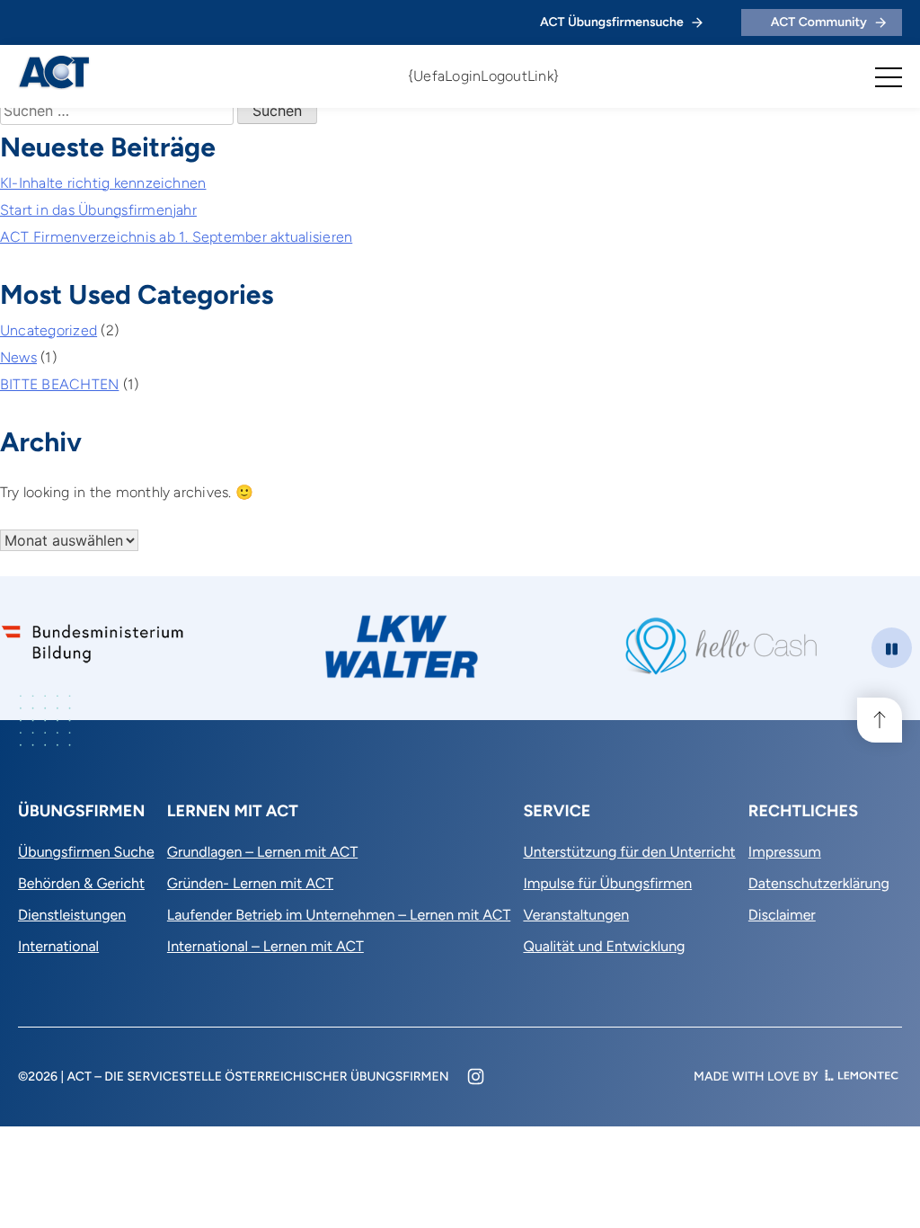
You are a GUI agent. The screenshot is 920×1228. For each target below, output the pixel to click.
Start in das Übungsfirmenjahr (98, 209)
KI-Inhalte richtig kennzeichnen (103, 182)
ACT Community (819, 22)
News (18, 357)
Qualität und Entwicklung (604, 946)
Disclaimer (782, 914)
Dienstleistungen (72, 914)
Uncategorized (48, 330)
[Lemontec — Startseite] (861, 1076)
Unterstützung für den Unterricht (629, 851)
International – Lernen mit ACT (265, 946)
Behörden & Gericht (81, 883)
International (58, 946)
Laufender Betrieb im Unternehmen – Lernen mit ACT (338, 914)
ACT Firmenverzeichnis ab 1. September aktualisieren (176, 236)
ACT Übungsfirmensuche (612, 22)
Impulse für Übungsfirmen (607, 883)
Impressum (784, 851)
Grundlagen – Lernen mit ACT (262, 851)
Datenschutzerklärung (818, 883)
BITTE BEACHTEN (59, 384)
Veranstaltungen (576, 914)
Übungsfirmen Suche (86, 851)
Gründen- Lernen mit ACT (250, 883)
